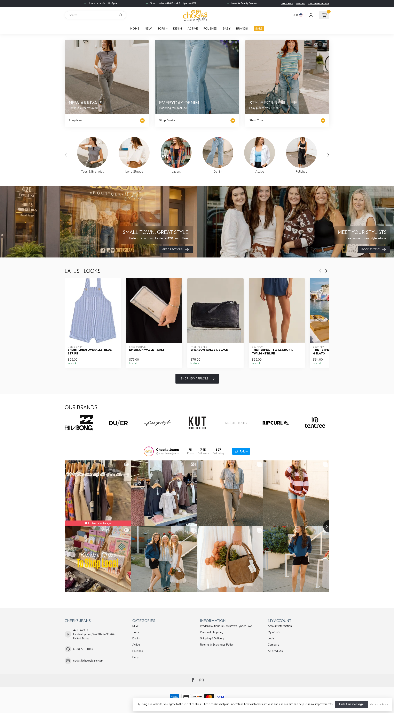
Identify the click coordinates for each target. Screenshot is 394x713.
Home (134, 29)
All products (275, 651)
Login (271, 638)
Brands (242, 29)
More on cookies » (379, 704)
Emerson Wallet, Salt (147, 350)
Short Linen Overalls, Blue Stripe (90, 351)
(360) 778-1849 (83, 649)
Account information (280, 626)
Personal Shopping (211, 632)
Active (193, 29)
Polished (210, 29)
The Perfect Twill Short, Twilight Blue (272, 351)
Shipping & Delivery (212, 638)
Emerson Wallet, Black (209, 350)
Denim (177, 29)
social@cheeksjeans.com (88, 661)
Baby (226, 29)
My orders (274, 632)
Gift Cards (287, 3)
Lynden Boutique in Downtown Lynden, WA (226, 626)
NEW (148, 29)
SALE (258, 29)
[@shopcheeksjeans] (149, 451)
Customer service (318, 3)
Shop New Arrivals (194, 378)
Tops (161, 29)
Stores (300, 3)
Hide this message (351, 704)
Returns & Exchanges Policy (217, 645)
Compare (273, 645)
